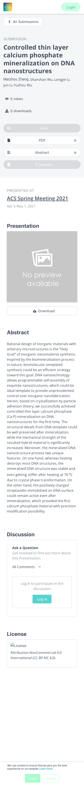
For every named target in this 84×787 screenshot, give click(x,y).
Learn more (46, 768)
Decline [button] (51, 778)
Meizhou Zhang (15, 79)
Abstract (42, 152)
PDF (42, 140)
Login (70, 7)
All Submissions (25, 21)
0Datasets (44, 164)
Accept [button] (33, 778)
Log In (42, 599)
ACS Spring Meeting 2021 (37, 198)
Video (43, 128)
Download (46, 311)
